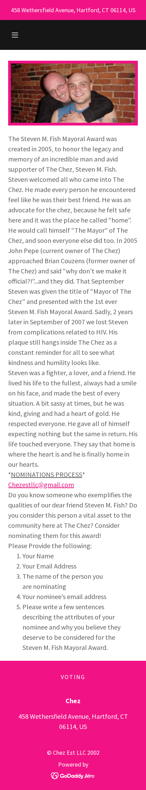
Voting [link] (73, 677)
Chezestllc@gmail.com (41, 484)
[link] (73, 775)
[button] (15, 35)
